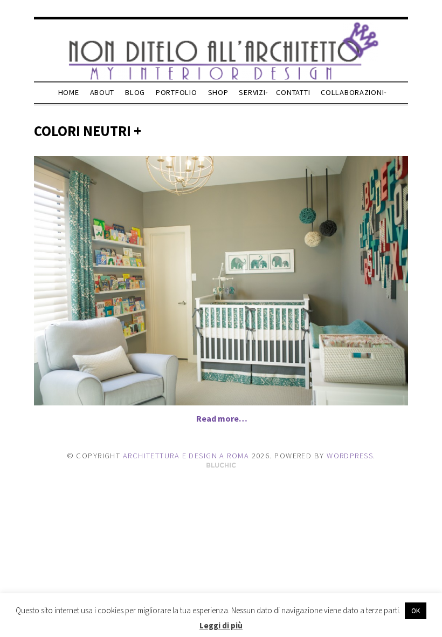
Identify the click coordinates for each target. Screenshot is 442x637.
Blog (135, 92)
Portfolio (176, 92)
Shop (218, 92)
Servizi (252, 92)
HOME (68, 92)
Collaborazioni (352, 92)
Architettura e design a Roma (186, 455)
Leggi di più (221, 625)
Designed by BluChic (221, 466)
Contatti (293, 92)
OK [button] (415, 610)
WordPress (350, 455)
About (102, 92)
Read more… (221, 418)
